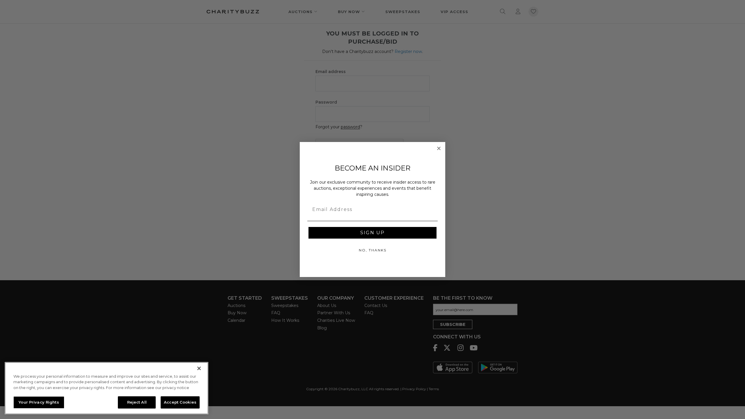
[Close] (199, 368)
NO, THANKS (372, 250)
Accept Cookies (180, 402)
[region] (106, 388)
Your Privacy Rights (39, 402)
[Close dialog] (438, 148)
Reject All (137, 402)
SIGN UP (372, 232)
